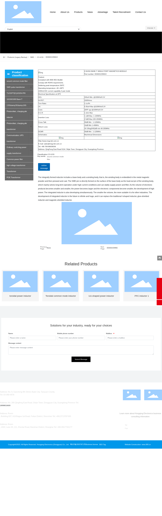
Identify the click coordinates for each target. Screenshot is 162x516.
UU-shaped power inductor (101, 296)
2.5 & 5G (40, 57)
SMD (32, 57)
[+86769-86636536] (159, 291)
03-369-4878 (8, 395)
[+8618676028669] (159, 280)
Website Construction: (133, 444)
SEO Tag (102, 444)
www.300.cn (146, 444)
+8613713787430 (63, 416)
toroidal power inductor (20, 296)
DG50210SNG (112, 248)
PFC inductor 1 (142, 296)
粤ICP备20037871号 (78, 444)
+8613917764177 (64, 427)
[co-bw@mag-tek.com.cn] (159, 286)
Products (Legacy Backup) (17, 57)
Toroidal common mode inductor (61, 296)
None (49, 248)
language (150, 28)
